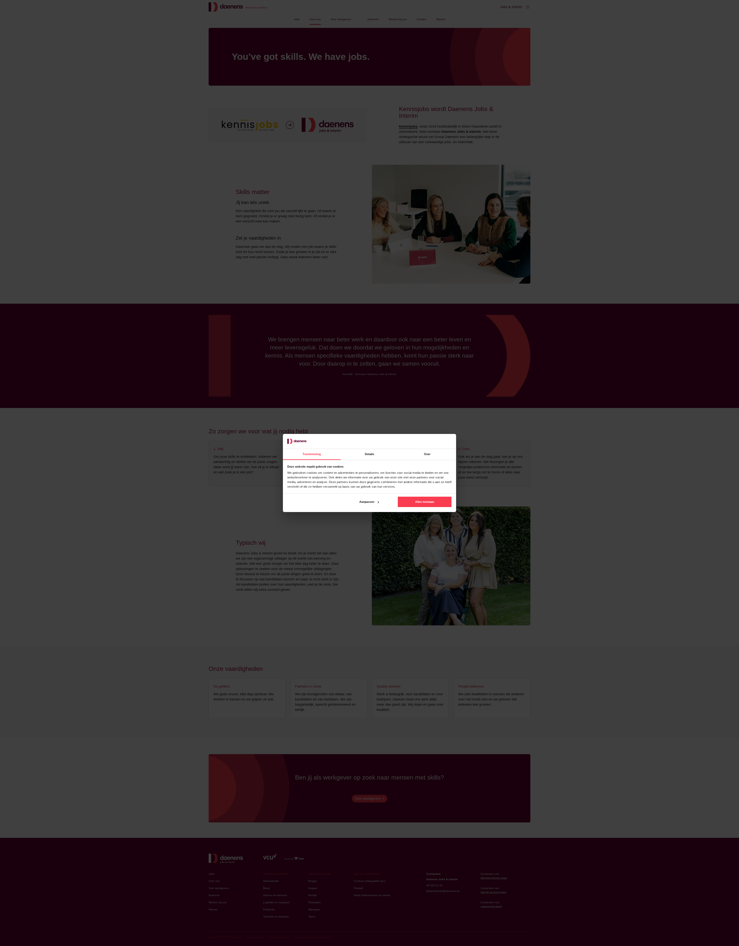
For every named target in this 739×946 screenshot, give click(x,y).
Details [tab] (369, 454)
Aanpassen (366, 501)
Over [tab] (427, 454)
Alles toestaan (424, 501)
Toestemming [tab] (312, 454)
